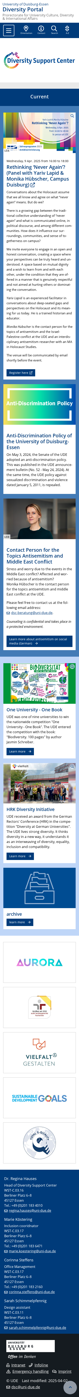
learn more (17, 922)
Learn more (17, 751)
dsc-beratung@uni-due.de (31, 612)
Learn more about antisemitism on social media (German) (38, 641)
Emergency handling (30, 1371)
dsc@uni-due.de (25, 1386)
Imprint (64, 1371)
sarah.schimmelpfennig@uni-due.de (37, 1327)
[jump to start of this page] (70, 1387)
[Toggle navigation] (8, 30)
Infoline (41, 1365)
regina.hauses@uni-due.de (30, 1210)
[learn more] (39, 887)
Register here (18, 373)
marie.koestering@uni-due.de (32, 1251)
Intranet (18, 1365)
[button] (41, 30)
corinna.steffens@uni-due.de (32, 1292)
